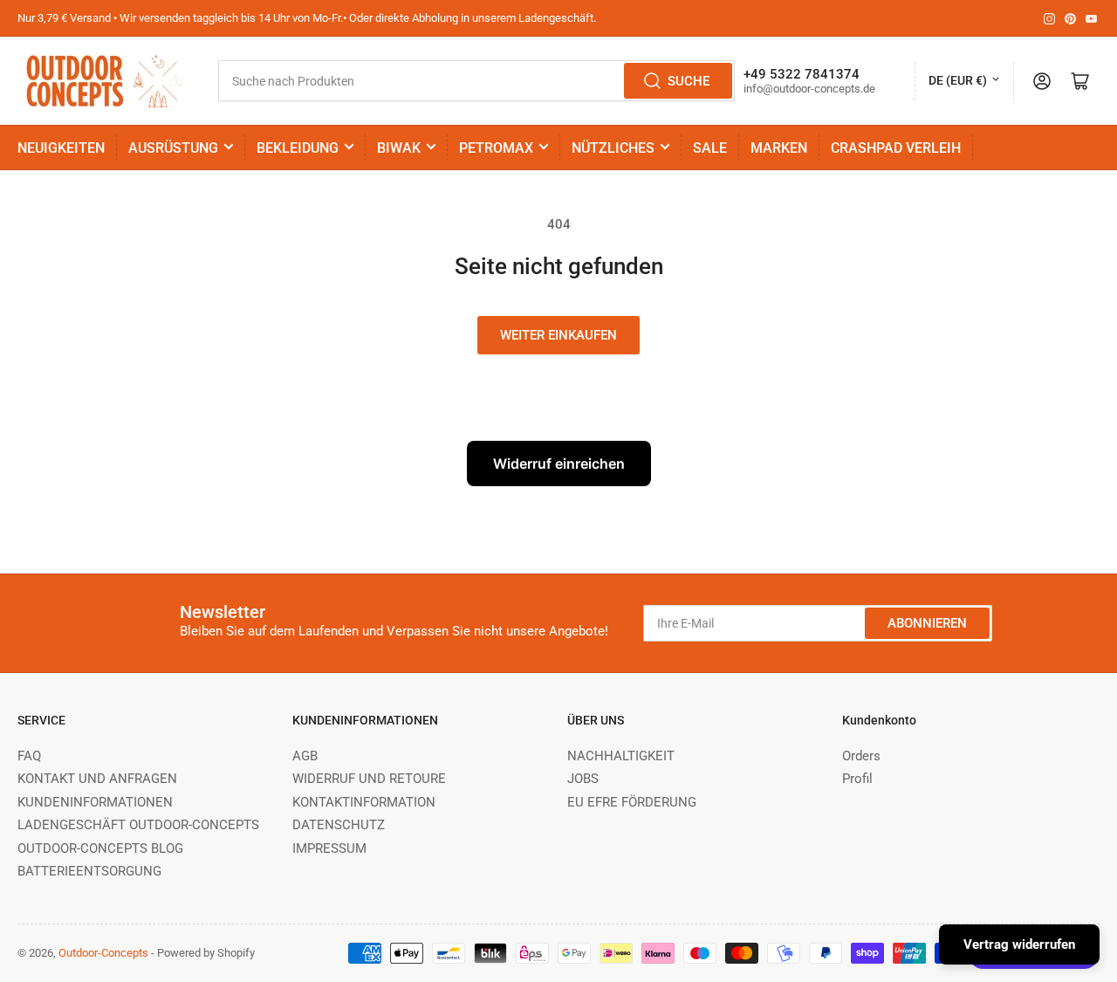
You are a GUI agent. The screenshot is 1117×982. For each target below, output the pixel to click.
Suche (688, 81)
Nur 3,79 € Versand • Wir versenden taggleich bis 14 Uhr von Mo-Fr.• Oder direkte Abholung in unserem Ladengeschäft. (306, 17)
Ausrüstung (173, 148)
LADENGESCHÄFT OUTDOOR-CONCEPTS (138, 825)
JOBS (583, 778)
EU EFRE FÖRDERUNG (631, 802)
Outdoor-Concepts (103, 952)
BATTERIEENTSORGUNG (89, 871)
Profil (857, 778)
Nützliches (613, 148)
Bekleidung (298, 148)
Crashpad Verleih (896, 148)
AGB (305, 756)
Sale (710, 148)
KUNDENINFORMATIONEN (95, 802)
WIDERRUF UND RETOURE (369, 778)
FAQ (29, 756)
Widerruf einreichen (559, 463)
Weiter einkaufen (558, 335)
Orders (861, 756)
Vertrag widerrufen (1019, 944)
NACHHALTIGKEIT (621, 756)
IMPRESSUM (329, 848)
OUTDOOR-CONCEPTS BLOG (100, 848)
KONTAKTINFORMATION (363, 802)
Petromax (496, 148)
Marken (778, 148)
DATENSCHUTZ (338, 825)
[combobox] (476, 80)
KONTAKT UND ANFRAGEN (97, 778)
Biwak (399, 148)
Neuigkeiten (61, 148)
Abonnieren (927, 623)
